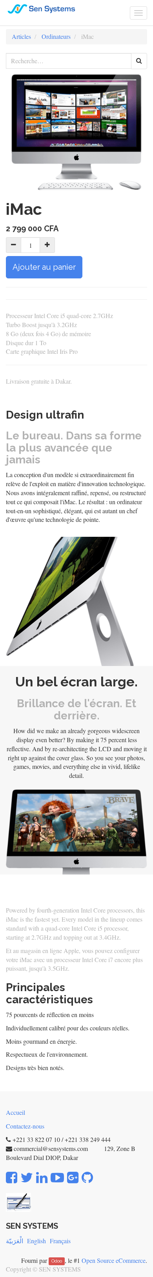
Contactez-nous (25, 1126)
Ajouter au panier (44, 267)
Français (60, 1241)
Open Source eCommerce (114, 1260)
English (36, 1241)
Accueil (15, 1112)
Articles (21, 36)
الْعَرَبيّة (14, 1241)
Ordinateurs (56, 36)
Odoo (56, 1261)
